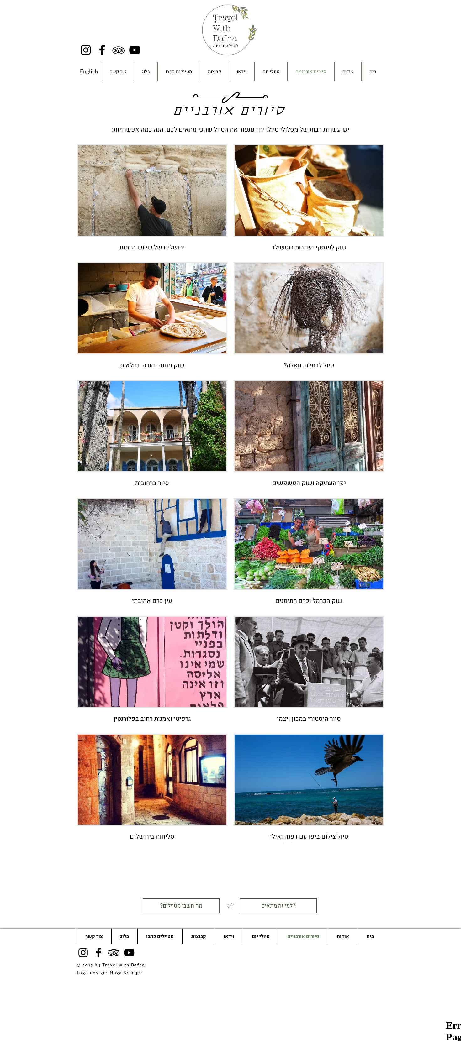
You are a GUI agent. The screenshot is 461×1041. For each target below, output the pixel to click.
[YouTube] (134, 50)
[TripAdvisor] (118, 50)
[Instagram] (86, 50)
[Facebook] (102, 50)
